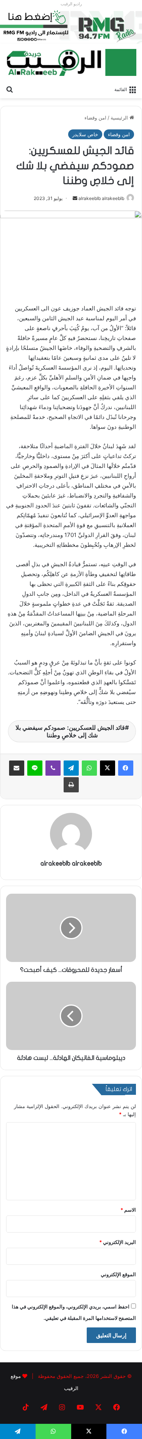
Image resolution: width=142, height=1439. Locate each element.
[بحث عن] (9, 88)
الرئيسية (120, 118)
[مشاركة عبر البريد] (16, 768)
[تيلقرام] (71, 768)
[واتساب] (89, 768)
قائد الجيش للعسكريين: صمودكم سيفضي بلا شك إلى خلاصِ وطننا (70, 731)
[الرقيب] (71, 62)
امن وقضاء (95, 118)
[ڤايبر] (53, 768)
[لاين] (34, 768)
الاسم (128, 1210)
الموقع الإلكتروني (118, 1274)
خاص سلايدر (85, 134)
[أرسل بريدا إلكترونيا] (75, 198)
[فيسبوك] (125, 768)
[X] (107, 768)
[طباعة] (71, 784)
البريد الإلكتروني (117, 1242)
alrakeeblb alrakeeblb (101, 198)
